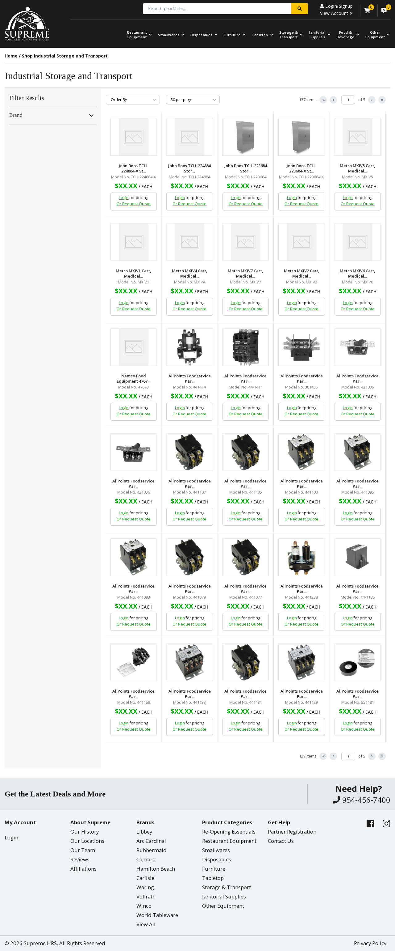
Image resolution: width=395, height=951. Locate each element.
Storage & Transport (288, 34)
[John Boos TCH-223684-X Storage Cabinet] (302, 136)
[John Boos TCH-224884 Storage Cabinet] (190, 136)
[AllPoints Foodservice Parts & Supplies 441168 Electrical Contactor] (134, 662)
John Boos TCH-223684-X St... (301, 168)
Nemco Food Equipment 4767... (133, 378)
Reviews (79, 859)
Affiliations (83, 868)
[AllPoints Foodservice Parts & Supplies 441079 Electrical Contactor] (190, 557)
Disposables (201, 34)
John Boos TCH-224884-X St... (133, 168)
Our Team (82, 850)
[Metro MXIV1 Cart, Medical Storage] (134, 242)
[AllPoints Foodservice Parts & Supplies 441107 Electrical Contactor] (190, 452)
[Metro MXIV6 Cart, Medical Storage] (358, 242)
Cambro (146, 859)
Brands (145, 822)
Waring (145, 887)
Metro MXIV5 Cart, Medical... (357, 168)
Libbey (144, 831)
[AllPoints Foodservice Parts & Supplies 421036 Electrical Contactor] (134, 452)
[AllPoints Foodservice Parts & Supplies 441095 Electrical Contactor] (358, 452)
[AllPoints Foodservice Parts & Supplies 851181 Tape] (358, 662)
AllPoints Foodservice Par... (189, 378)
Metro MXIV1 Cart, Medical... (133, 273)
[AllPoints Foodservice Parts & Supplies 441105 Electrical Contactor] (246, 452)
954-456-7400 (365, 800)
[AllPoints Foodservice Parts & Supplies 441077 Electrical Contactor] (246, 557)
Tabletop (260, 34)
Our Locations (87, 840)
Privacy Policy (370, 943)
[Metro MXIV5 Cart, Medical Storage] (358, 136)
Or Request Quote (134, 203)
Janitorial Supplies (317, 34)
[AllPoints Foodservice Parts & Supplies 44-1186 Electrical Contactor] (358, 557)
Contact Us (281, 840)
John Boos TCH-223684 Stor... (245, 168)
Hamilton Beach (155, 868)
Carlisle (145, 877)
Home (11, 56)
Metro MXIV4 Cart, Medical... (189, 273)
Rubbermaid (151, 850)
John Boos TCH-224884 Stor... (189, 168)
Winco (144, 905)
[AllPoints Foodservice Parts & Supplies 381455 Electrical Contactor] (302, 347)
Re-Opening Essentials (229, 831)
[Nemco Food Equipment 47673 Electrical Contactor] (134, 347)
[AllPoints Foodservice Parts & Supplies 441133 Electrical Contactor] (190, 662)
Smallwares (168, 34)
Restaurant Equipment (137, 34)
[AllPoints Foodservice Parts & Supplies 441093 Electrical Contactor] (134, 557)
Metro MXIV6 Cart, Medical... (357, 273)
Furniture (232, 34)
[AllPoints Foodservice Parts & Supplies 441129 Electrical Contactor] (302, 662)
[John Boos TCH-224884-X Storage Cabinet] (134, 136)
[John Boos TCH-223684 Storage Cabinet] (246, 136)
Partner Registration (292, 831)
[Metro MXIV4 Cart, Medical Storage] (190, 242)
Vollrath (146, 896)
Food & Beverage (345, 34)
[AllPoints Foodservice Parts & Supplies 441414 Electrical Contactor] (190, 347)
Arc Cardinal (151, 840)
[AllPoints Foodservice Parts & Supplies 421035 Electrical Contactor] (358, 347)
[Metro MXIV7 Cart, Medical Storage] (246, 242)
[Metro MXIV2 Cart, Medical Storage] (302, 242)
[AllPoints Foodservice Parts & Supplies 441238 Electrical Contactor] (302, 557)
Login (124, 197)
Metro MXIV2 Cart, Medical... (301, 273)
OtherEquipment (375, 34)
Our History (84, 831)
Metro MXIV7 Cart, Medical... (245, 273)
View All (146, 924)
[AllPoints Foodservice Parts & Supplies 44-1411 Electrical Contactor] (246, 347)
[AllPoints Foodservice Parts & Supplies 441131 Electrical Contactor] (246, 662)
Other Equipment (223, 905)
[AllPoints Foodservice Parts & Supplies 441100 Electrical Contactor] (302, 452)
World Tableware (157, 915)
